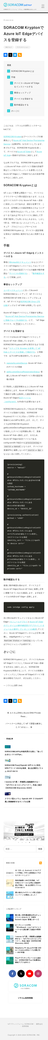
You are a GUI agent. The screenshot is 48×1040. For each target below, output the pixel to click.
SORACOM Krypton (12, 136)
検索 (40, 848)
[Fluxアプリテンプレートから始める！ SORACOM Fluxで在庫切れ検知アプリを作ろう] (10, 960)
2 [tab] (22, 842)
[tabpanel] (24, 829)
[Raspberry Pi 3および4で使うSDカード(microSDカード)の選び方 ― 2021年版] (10, 950)
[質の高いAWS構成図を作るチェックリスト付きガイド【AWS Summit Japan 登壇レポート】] (10, 917)
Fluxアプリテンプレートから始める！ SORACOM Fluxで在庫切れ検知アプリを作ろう (28, 960)
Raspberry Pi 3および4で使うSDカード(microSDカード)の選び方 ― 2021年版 (28, 950)
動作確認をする (21, 104)
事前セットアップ (22, 92)
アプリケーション (22, 47)
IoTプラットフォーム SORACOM (20, 1024)
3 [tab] (26, 842)
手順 (13, 77)
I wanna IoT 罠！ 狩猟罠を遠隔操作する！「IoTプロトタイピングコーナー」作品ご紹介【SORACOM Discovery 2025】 (28, 939)
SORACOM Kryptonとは (22, 71)
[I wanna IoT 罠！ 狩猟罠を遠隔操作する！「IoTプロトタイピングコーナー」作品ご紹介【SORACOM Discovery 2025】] (10, 939)
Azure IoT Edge (24, 151)
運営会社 (39, 1024)
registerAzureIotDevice (17, 363)
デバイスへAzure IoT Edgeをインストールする (26, 85)
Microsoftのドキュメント (20, 262)
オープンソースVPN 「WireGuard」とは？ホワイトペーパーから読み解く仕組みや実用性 (28, 928)
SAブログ (9, 47)
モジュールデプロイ (19, 621)
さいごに (15, 110)
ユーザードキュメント (13, 290)
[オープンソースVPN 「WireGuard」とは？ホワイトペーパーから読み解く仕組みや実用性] (10, 927)
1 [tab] (18, 842)
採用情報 (25, 1026)
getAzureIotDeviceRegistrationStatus (23, 371)
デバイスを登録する (23, 98)
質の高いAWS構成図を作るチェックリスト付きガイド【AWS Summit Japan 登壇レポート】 (28, 917)
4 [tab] (29, 842)
